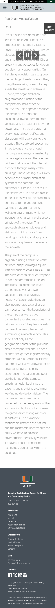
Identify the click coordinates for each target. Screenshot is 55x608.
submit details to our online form (32, 603)
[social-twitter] (15, 575)
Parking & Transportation (19, 563)
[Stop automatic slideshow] (27, 55)
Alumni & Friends (15, 539)
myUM (11, 518)
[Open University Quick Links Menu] (51, 1)
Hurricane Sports (15, 546)
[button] (48, 599)
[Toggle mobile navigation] (5, 7)
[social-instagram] (25, 575)
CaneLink (12, 522)
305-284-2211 (13, 504)
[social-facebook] (10, 575)
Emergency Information (17, 588)
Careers (11, 549)
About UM (12, 515)
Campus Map (14, 560)
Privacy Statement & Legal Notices (22, 592)
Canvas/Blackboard (16, 528)
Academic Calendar (17, 525)
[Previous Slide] (19, 55)
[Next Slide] (35, 55)
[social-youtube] (20, 575)
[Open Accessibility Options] (4, 1)
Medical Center (14, 542)
